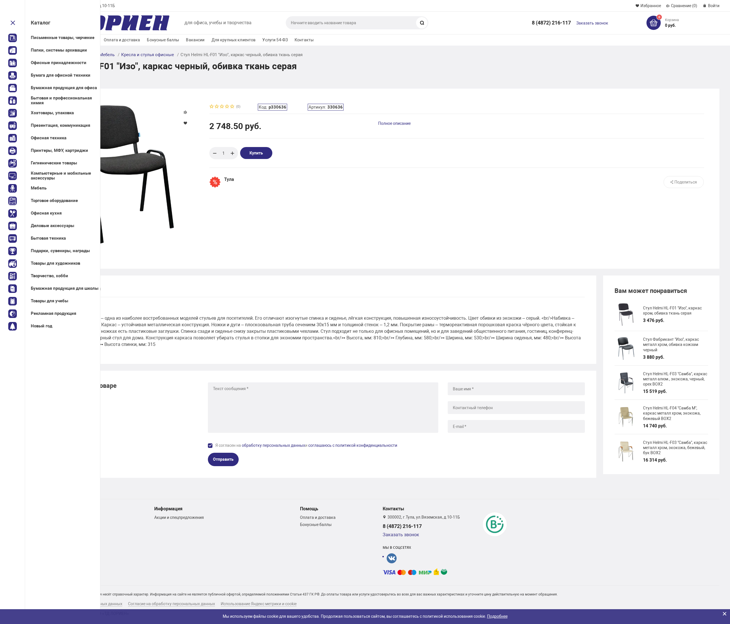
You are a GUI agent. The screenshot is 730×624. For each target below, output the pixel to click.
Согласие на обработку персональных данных (171, 603)
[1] (211, 107)
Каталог (40, 23)
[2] (217, 107)
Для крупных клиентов (234, 40)
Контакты (304, 40)
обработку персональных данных (273, 445)
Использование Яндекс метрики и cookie (259, 603)
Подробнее (497, 616)
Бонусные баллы (163, 40)
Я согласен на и (306, 445)
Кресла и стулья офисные (147, 54)
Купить (256, 153)
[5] (232, 107)
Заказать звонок (592, 23)
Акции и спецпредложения (179, 517)
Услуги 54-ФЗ (275, 40)
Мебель (107, 54)
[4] (227, 107)
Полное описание (394, 123)
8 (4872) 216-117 (551, 23)
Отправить (223, 459)
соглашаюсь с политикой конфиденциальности (352, 445)
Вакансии (195, 40)
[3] (222, 107)
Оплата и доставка (122, 40)
